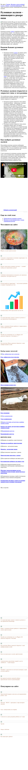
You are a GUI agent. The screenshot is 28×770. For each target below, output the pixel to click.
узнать (12, 31)
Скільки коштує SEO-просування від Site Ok (12, 310)
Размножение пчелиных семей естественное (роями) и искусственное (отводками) (13, 481)
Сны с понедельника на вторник (9, 709)
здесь (5, 76)
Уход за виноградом (6, 419)
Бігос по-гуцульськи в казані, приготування (12, 654)
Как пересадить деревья (7, 736)
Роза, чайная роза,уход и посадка (10, 357)
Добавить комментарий (10, 210)
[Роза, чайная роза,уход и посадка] (10, 354)
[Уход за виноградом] (6, 416)
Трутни (2, 723)
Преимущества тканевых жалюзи (12, 218)
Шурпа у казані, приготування (8, 250)
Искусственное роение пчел (8, 385)
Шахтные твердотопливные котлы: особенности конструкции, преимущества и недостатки (13, 472)
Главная (8, 4)
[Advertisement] (14, 193)
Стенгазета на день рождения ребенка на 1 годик (13, 716)
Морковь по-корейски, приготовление (11, 443)
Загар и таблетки (5, 729)
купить (16, 52)
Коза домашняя (5, 413)
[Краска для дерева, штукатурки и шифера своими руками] (14, 423)
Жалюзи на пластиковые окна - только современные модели (14, 220)
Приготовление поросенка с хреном (11, 455)
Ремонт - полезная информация (13, 5)
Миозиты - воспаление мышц (9, 449)
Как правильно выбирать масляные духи (12, 461)
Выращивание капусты (7, 434)
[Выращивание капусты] (7, 431)
